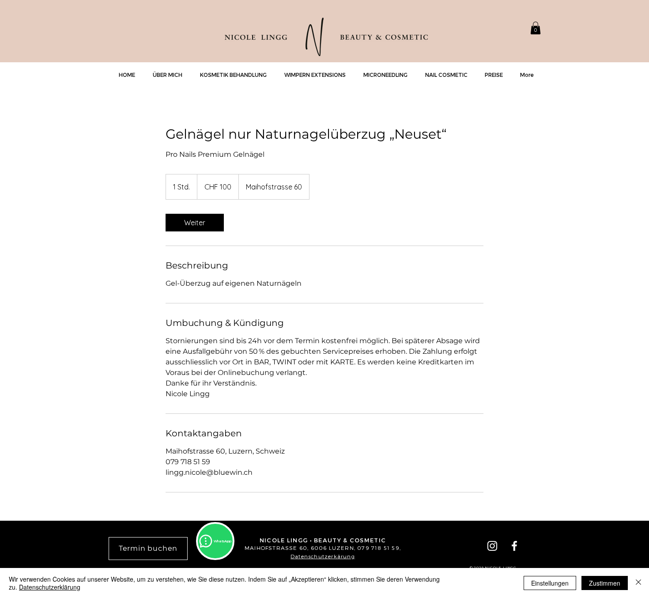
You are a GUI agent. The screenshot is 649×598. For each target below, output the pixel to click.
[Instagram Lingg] (492, 546)
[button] (535, 28)
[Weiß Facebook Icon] (514, 546)
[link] (195, 222)
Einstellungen (550, 583)
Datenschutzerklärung (49, 587)
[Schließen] (638, 583)
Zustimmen (604, 583)
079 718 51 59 (378, 548)
